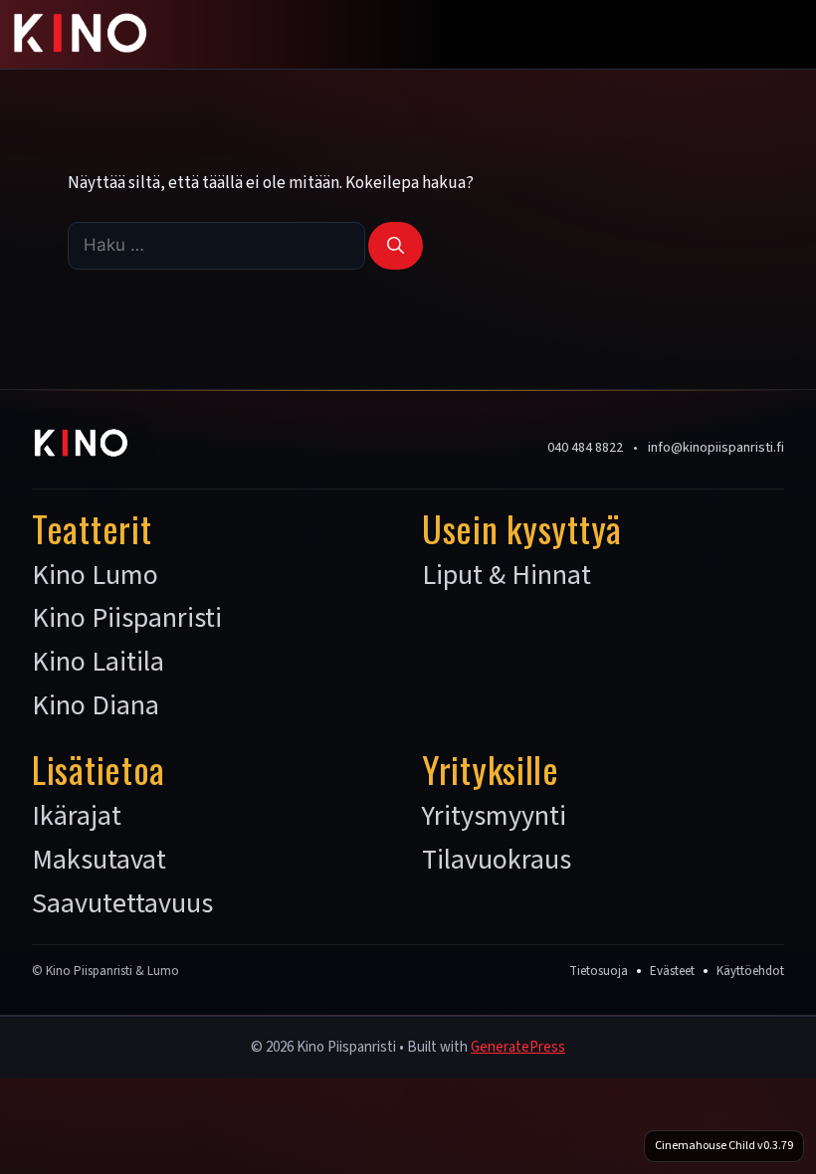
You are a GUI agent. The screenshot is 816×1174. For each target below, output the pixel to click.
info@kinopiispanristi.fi (716, 448)
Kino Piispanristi (127, 619)
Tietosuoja (598, 971)
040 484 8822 (585, 448)
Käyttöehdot (750, 971)
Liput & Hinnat (506, 576)
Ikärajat (76, 817)
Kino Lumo (95, 576)
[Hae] (395, 246)
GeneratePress (518, 1047)
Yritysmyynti (494, 817)
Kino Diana (95, 706)
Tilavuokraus (496, 861)
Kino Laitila (98, 663)
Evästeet (672, 971)
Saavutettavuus (122, 904)
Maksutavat (99, 861)
